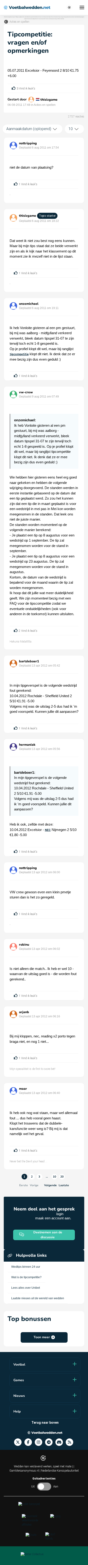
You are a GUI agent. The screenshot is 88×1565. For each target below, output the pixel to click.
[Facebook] (29, 1442)
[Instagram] (40, 1442)
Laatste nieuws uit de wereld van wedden (37, 1298)
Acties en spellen (19, 21)
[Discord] (60, 1442)
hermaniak (27, 744)
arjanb (24, 1012)
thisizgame (48, 99)
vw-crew (26, 392)
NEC (48, 830)
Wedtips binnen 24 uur (25, 1266)
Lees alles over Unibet (25, 1287)
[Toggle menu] (82, 7)
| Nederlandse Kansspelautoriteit (59, 1470)
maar (23, 1088)
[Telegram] (50, 1442)
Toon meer (42, 1337)
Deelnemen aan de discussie (47, 1234)
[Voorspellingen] (71, 1442)
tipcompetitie (19, 354)
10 (54, 1176)
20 (62, 1176)
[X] (19, 1442)
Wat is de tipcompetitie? (26, 1277)
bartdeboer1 (29, 661)
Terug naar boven (45, 1422)
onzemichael (28, 304)
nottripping (28, 143)
